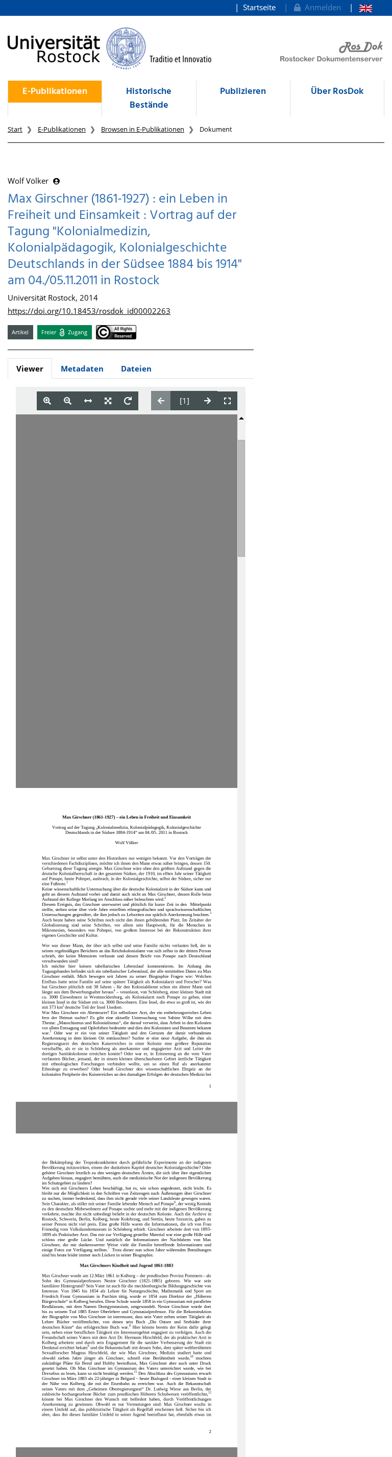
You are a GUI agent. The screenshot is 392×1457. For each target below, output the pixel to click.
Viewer (29, 368)
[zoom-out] (67, 400)
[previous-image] (161, 400)
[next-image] (207, 400)
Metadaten (82, 368)
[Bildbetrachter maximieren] (227, 400)
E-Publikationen (54, 91)
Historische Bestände (149, 98)
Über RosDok (337, 91)
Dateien (136, 368)
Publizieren (243, 91)
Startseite (259, 7)
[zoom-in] (47, 400)
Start (15, 129)
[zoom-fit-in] (108, 400)
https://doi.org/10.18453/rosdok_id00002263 (89, 311)
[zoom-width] (88, 400)
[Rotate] (127, 400)
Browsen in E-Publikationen (142, 129)
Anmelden (321, 7)
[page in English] (360, 7)
